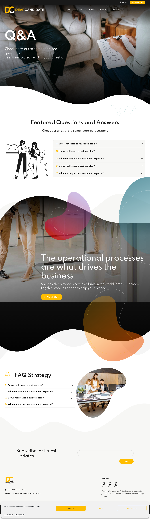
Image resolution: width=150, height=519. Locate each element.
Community (116, 10)
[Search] (144, 10)
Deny (101, 508)
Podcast (102, 10)
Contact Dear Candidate (20, 493)
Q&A (129, 10)
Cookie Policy (8, 515)
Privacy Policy (19, 515)
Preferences (132, 508)
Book (79, 10)
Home (68, 10)
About (7, 493)
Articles (90, 10)
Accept (71, 508)
